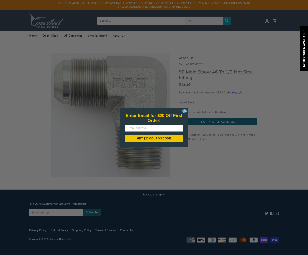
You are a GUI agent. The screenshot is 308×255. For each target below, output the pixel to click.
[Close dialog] (184, 111)
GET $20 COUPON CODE (154, 138)
